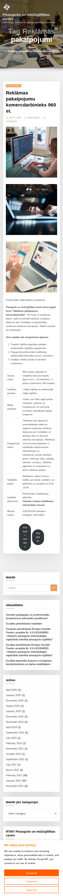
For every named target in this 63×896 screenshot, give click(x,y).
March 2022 (12, 770)
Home (32, 47)
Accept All (31, 873)
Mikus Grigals (34, 117)
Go (53, 587)
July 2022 (11, 764)
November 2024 (15, 721)
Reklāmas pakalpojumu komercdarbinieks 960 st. (33, 51)
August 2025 (13, 705)
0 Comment (11, 121)
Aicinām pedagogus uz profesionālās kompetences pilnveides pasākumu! (27, 616)
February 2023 (14, 743)
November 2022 (15, 748)
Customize (31, 881)
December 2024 (15, 716)
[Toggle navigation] (55, 29)
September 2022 (15, 759)
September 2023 (15, 732)
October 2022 (13, 753)
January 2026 (13, 695)
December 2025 (15, 700)
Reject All (31, 890)
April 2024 (11, 727)
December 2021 (15, 786)
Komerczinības (13, 86)
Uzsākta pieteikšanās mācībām (24, 623)
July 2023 (11, 737)
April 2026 (11, 689)
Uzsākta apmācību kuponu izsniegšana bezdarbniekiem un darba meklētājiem (29, 662)
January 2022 (13, 780)
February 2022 (14, 775)
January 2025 (13, 711)
